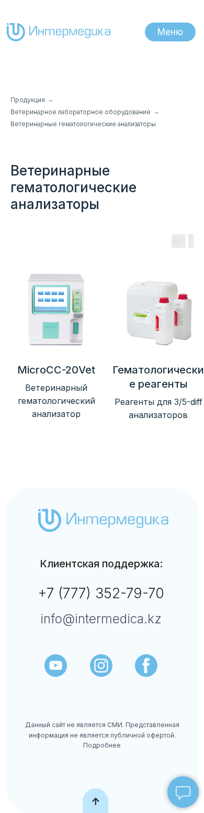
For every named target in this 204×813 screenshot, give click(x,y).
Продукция (27, 100)
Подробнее (102, 745)
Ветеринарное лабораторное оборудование (80, 112)
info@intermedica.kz (101, 619)
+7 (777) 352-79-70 (101, 593)
